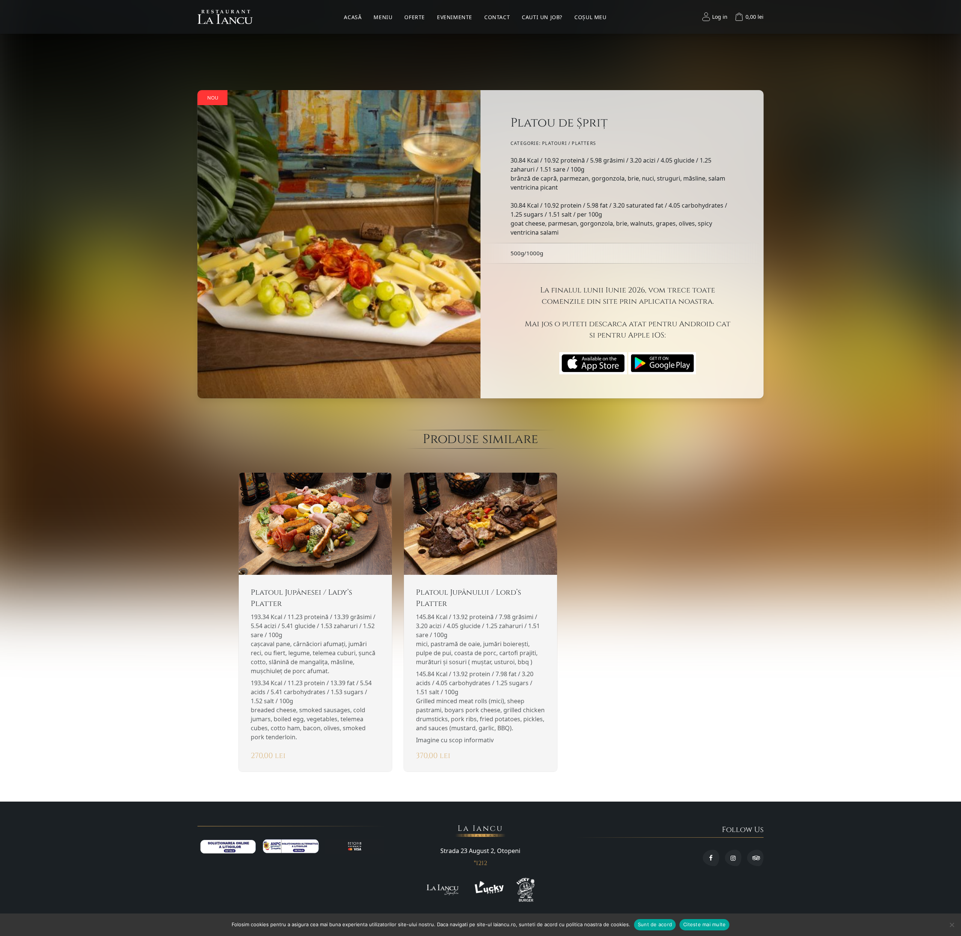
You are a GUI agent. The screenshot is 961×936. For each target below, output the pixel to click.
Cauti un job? (542, 17)
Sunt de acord (655, 924)
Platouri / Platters (569, 143)
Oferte (414, 17)
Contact (497, 17)
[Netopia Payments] (354, 846)
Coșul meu (590, 17)
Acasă (353, 17)
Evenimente (454, 17)
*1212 (480, 863)
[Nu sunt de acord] (951, 924)
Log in (720, 16)
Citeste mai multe (704, 924)
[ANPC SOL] (228, 846)
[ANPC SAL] (291, 846)
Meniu (383, 17)
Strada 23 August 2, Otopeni (480, 851)
